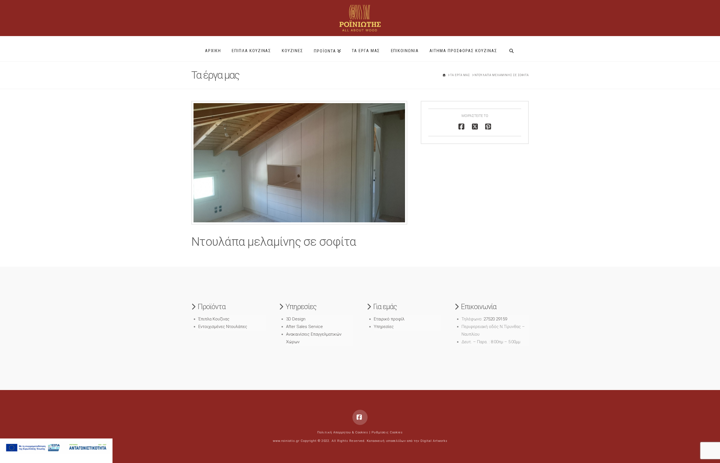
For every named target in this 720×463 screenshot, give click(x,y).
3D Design (295, 319)
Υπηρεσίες (384, 326)
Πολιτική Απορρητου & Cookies (342, 432)
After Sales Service (304, 326)
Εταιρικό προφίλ (389, 319)
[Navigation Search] (511, 48)
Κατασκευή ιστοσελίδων (386, 441)
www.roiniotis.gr (286, 441)
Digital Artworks (433, 441)
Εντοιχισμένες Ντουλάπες (222, 326)
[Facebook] (360, 417)
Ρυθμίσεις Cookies (387, 432)
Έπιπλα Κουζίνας (214, 319)
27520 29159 (495, 319)
